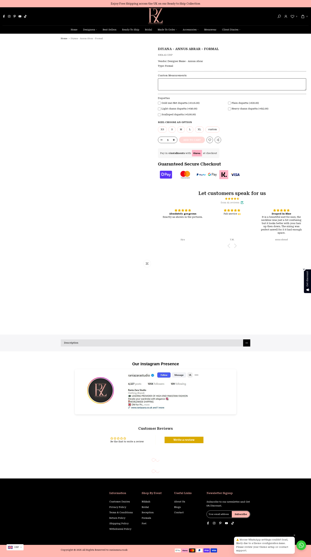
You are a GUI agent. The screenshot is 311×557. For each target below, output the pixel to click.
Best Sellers (109, 29)
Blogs (177, 507)
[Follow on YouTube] (19, 16)
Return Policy (117, 518)
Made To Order (166, 29)
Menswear (210, 29)
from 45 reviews (230, 202)
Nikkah (146, 501)
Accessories (190, 29)
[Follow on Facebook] (3, 16)
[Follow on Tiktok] (25, 16)
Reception (148, 512)
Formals (146, 518)
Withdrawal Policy (120, 529)
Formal (169, 66)
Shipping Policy (119, 523)
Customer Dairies (119, 501)
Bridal (148, 29)
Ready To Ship (130, 29)
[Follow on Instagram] (9, 16)
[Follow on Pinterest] (14, 16)
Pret (144, 523)
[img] (232, 199)
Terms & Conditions (121, 512)
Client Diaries (230, 29)
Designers (89, 29)
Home (74, 29)
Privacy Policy (117, 507)
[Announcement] (155, 3)
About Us (179, 501)
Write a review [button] (184, 439)
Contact (179, 512)
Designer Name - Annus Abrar (185, 61)
